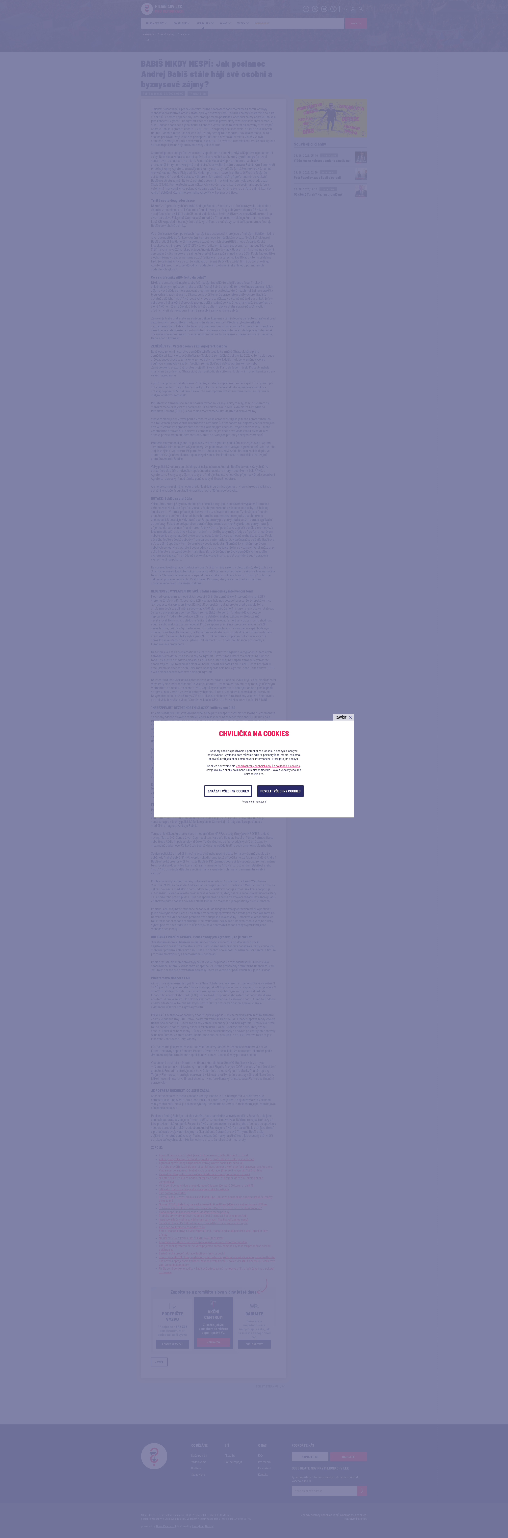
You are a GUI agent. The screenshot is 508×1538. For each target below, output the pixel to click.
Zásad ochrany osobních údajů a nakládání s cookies (268, 766)
